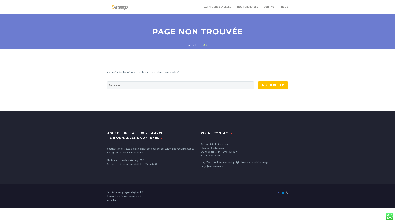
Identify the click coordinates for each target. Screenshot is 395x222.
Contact (270, 7)
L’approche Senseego (218, 7)
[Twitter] (287, 192)
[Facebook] (279, 192)
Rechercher (273, 85)
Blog (284, 7)
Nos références (247, 7)
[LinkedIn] (283, 192)
